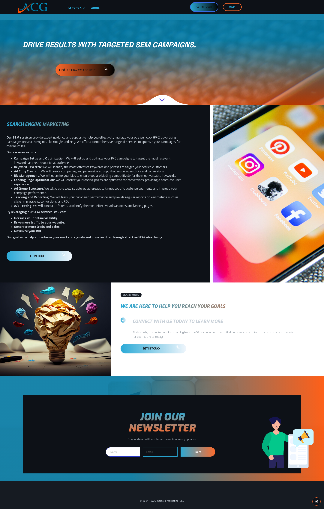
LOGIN (232, 6)
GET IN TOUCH (204, 6)
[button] (76, 8)
